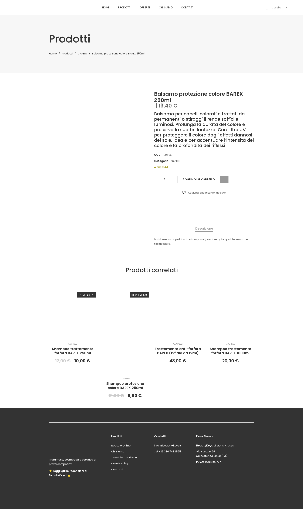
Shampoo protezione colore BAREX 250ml (125, 385)
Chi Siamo (166, 7)
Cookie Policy (119, 463)
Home (106, 7)
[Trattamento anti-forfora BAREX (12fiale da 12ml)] (177, 312)
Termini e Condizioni (124, 457)
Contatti (187, 7)
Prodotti (124, 7)
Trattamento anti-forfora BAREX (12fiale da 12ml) (178, 350)
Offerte (145, 7)
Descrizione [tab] (204, 228)
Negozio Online (121, 445)
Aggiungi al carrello (199, 179)
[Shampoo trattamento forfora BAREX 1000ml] (230, 312)
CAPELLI (82, 53)
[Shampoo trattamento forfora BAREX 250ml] (72, 312)
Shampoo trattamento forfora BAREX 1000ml (230, 350)
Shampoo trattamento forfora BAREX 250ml (72, 350)
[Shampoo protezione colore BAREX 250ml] (125, 330)
